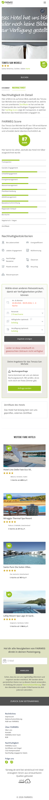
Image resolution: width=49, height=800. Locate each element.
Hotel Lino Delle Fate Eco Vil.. (17, 469)
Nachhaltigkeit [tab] (19, 87)
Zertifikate (23, 104)
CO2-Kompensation (12, 750)
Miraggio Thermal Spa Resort (17, 518)
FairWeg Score (11, 110)
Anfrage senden (24, 388)
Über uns (8, 730)
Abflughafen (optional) (19, 319)
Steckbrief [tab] (6, 88)
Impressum (9, 717)
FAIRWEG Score (11, 746)
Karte (28, 69)
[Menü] (44, 2)
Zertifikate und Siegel (13, 748)
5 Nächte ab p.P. (19, 480)
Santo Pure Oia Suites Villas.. (17, 567)
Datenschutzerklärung (32, 685)
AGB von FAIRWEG (12, 721)
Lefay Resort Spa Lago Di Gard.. (18, 615)
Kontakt (8, 732)
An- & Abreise (17, 300)
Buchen (24, 77)
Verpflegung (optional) (19, 328)
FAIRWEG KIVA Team (13, 735)
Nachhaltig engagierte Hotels (16, 753)
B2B (6, 737)
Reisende (14, 311)
